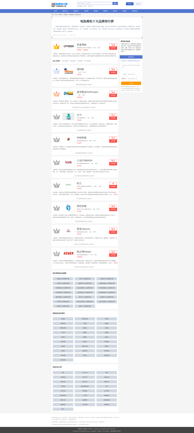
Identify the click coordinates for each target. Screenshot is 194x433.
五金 (56, 14)
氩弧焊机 (63, 323)
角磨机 (85, 332)
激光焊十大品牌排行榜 (63, 306)
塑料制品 (106, 404)
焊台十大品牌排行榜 (84, 278)
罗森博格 (81, 44)
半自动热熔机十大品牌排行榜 (107, 288)
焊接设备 (66, 14)
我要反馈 (138, 3)
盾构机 (85, 337)
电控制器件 (63, 395)
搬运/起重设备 (85, 386)
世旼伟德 (81, 206)
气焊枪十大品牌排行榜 (63, 301)
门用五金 (63, 386)
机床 (106, 386)
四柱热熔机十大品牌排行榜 (85, 292)
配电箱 (107, 323)
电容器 (107, 332)
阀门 (63, 409)
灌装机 (85, 341)
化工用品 (106, 390)
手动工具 (84, 377)
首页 (55, 11)
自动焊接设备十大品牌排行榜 (107, 292)
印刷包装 (63, 377)
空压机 (85, 355)
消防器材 (84, 390)
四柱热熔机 (73, 61)
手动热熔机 (80, 61)
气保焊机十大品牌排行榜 (106, 278)
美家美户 (85, 6)
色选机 (63, 350)
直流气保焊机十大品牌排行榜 (85, 301)
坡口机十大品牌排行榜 (85, 297)
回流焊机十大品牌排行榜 (106, 297)
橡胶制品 (63, 404)
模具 (106, 372)
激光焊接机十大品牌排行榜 (63, 297)
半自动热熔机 (87, 61)
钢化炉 (107, 337)
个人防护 (84, 395)
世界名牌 (79, 49)
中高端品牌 (85, 49)
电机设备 (84, 350)
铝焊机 (107, 318)
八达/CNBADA (84, 160)
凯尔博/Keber (84, 251)
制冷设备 (106, 350)
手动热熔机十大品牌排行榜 (63, 292)
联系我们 (130, 3)
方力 (79, 114)
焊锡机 (63, 318)
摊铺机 (107, 346)
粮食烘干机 (85, 346)
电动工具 (84, 381)
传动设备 (63, 355)
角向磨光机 (85, 318)
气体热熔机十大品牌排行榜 (63, 288)
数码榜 (96, 11)
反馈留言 (85, 428)
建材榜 (105, 11)
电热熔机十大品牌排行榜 (75, 14)
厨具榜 (124, 11)
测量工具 (106, 381)
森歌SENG (90, 6)
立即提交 (131, 83)
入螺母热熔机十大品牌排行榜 (107, 283)
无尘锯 (63, 332)
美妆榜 (86, 11)
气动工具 (84, 372)
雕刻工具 (63, 400)
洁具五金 (63, 390)
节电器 (85, 323)
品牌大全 (65, 11)
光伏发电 (63, 341)
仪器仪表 (63, 381)
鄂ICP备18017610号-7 (116, 431)
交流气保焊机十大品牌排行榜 (107, 301)
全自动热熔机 (65, 61)
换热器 (63, 346)
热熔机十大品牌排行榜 (63, 278)
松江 (79, 183)
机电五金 (60, 14)
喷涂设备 (63, 360)
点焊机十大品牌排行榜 (63, 283)
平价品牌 (79, 74)
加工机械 (84, 404)
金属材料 (84, 400)
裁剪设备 (106, 355)
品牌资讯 (134, 11)
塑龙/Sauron (83, 229)
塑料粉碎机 (63, 328)
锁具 (63, 372)
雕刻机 (85, 328)
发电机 (63, 337)
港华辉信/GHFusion (87, 92)
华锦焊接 (81, 137)
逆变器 (107, 328)
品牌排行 (76, 11)
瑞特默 (80, 69)
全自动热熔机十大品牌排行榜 (85, 288)
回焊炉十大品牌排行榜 (85, 306)
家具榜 (115, 11)
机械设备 (106, 395)
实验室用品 (107, 400)
